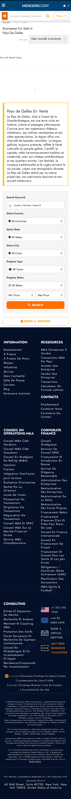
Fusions (9, 469)
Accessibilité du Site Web (36, 690)
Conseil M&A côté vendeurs (16, 442)
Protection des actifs (18, 631)
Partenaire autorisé (17, 393)
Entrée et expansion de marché (17, 613)
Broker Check (35, 761)
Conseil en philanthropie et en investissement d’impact (17, 653)
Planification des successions (52, 580)
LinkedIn (14, 676)
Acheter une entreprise (49, 367)
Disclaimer (27, 676)
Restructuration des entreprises (51, 490)
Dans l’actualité (14, 376)
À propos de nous (16, 358)
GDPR (50, 680)
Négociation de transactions (14, 517)
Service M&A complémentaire (15, 541)
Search (37, 305)
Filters (60, 16)
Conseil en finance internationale (54, 534)
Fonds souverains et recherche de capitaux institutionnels (20, 639)
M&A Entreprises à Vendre (54, 351)
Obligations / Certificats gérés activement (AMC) (53, 570)
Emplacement (13, 350)
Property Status (15, 277)
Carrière (9, 385)
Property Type (14, 261)
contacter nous (51, 409)
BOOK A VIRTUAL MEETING (57, 633)
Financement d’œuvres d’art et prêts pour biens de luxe (53, 522)
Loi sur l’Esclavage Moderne (24, 685)
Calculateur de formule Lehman (52, 388)
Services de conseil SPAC (50, 450)
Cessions (10, 465)
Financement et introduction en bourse (51, 460)
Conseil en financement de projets (52, 543)
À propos (10, 354)
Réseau (8, 363)
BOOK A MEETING (36, 321)
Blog (7, 389)
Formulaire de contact (50, 415)
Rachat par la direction (13, 488)
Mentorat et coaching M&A (18, 625)
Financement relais (54, 512)
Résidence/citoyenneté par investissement (20, 664)
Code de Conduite (52, 685)
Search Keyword (16, 197)
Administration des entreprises (54, 482)
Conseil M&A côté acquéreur (16, 450)
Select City (13, 245)
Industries (10, 367)
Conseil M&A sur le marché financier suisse (17, 531)
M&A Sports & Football (50, 588)
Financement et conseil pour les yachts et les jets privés (53, 557)
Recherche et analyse (18, 619)
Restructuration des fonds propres (54, 506)
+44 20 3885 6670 (57, 620)
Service (9, 371)
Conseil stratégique (49, 442)
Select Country (15, 213)
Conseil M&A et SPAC (18, 523)
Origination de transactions (14, 509)
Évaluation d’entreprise (20, 482)
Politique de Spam (45, 676)
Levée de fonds (15, 495)
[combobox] (48, 39)
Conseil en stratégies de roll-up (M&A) (18, 458)
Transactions (49, 382)
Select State (13, 229)
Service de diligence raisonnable (49, 472)
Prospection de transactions (14, 501)
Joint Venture (13, 478)
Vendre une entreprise (49, 375)
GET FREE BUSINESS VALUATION (59, 648)
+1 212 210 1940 (58, 610)
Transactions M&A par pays (53, 359)
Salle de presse (14, 380)
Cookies (61, 676)
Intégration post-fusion (19, 474)
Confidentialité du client (30, 680)
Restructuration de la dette (53, 498)
